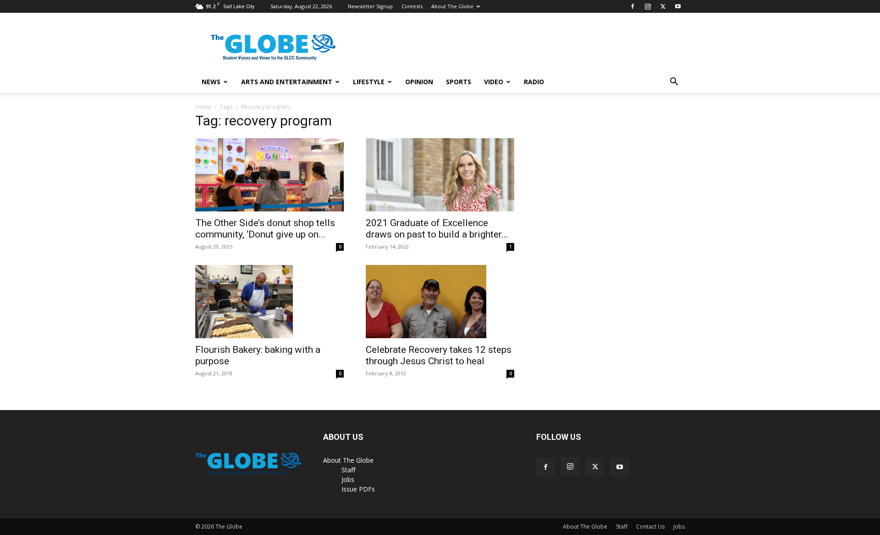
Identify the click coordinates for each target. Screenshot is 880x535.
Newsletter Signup (370, 6)
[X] (663, 6)
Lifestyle (369, 81)
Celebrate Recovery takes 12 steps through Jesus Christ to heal (439, 355)
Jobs (347, 479)
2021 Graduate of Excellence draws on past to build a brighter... (437, 228)
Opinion (419, 81)
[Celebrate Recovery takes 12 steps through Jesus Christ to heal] (440, 301)
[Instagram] (647, 6)
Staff (348, 469)
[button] (674, 82)
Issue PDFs (358, 489)
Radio (534, 81)
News (211, 81)
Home (203, 107)
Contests (412, 6)
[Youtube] (678, 6)
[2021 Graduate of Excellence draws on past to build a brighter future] (440, 174)
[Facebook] (632, 6)
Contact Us (650, 526)
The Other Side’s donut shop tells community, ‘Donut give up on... (265, 228)
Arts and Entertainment (286, 81)
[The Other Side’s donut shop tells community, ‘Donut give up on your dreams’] (269, 174)
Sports (458, 81)
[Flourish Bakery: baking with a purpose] (269, 301)
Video (493, 81)
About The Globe (452, 6)
